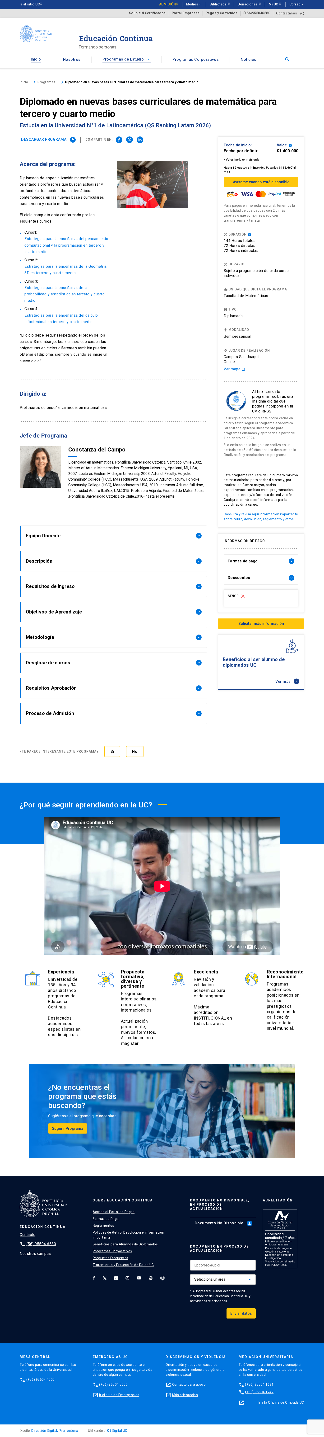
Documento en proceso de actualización (219, 1248)
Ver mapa (234, 369)
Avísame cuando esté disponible (261, 182)
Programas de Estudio (126, 59)
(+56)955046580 (256, 13)
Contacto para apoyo (189, 1384)
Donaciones (248, 4)
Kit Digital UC (117, 1431)
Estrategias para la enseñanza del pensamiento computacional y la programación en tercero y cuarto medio (66, 245)
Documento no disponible (223, 1223)
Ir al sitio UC (30, 4)
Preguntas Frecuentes (110, 1258)
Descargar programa (48, 139)
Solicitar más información (261, 623)
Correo (296, 4)
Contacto (27, 1234)
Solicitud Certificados (147, 13)
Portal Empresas (186, 13)
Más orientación (185, 1395)
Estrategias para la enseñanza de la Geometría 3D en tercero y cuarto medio (65, 269)
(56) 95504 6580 (41, 1244)
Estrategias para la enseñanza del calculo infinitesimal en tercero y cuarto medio (61, 318)
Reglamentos (103, 1225)
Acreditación (278, 1200)
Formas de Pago (106, 1219)
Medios (194, 4)
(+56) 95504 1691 (259, 1384)
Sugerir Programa (67, 1128)
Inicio (36, 59)
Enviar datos (241, 1313)
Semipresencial (237, 336)
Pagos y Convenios (222, 13)
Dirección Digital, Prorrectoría (54, 1431)
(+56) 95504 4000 (40, 1379)
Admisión (167, 4)
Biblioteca (218, 4)
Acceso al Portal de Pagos (114, 1212)
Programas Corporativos (195, 59)
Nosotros (72, 59)
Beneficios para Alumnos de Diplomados (125, 1244)
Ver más (286, 681)
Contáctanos (286, 13)
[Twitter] (104, 1278)
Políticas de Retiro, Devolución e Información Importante (128, 1235)
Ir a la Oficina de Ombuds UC (281, 1402)
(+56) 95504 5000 (113, 1384)
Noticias (248, 59)
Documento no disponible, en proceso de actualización (220, 1204)
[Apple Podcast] (162, 1278)
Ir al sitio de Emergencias (119, 1395)
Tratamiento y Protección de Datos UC (123, 1265)
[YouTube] (139, 1278)
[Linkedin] (116, 1278)
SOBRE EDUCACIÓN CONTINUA (123, 1200)
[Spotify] (151, 1278)
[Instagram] (127, 1278)
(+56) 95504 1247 (259, 1392)
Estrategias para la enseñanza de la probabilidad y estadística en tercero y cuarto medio (64, 294)
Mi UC (274, 4)
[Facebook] (94, 1278)
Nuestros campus (35, 1253)
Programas (46, 82)
